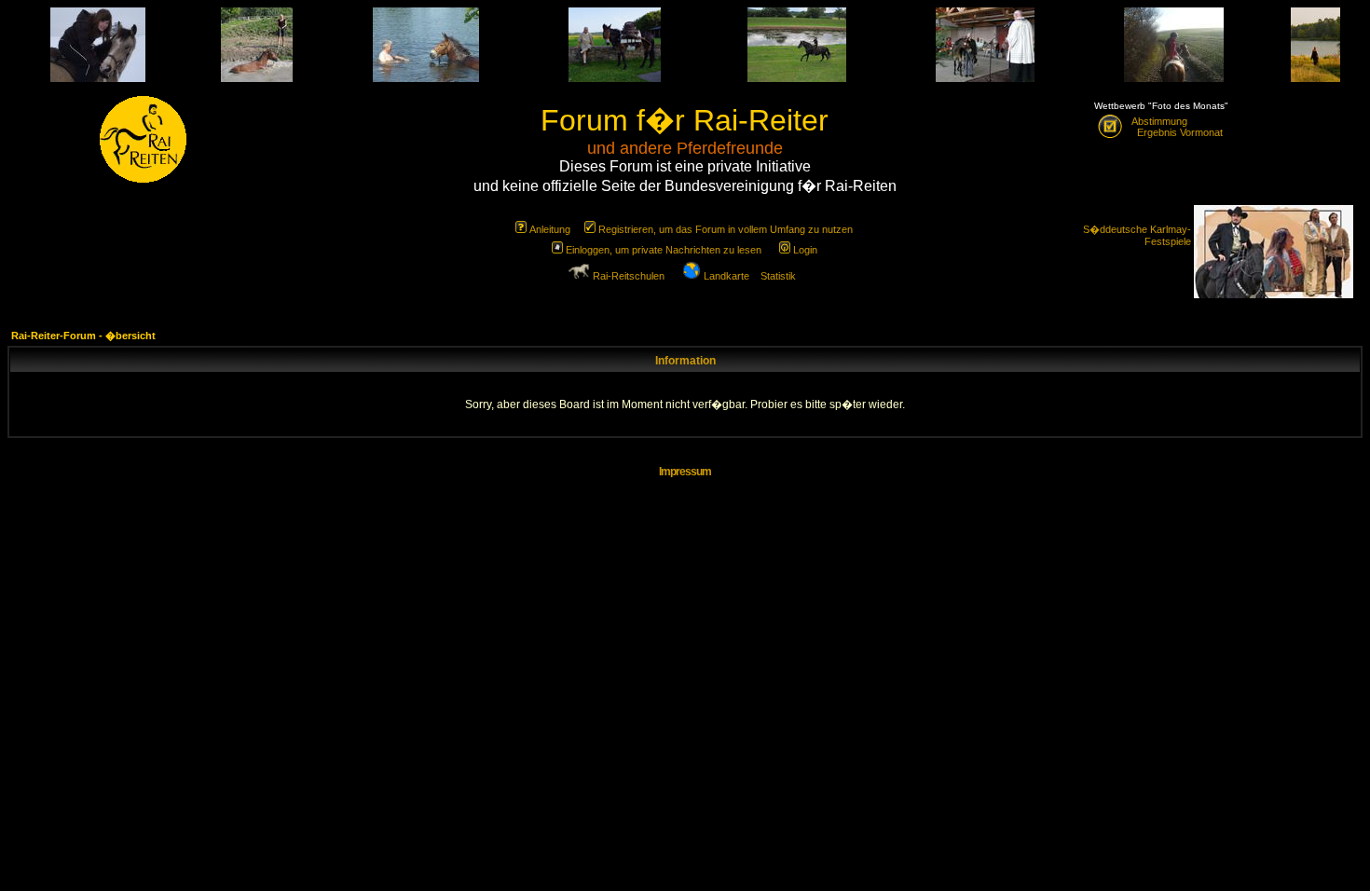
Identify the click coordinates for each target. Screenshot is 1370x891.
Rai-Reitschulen (628, 275)
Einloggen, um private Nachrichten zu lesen (663, 249)
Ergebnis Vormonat (1177, 132)
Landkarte (726, 275)
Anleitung (549, 229)
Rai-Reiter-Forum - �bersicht (83, 335)
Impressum (685, 471)
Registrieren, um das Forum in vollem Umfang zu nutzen (725, 229)
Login (805, 249)
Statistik (778, 275)
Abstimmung (1159, 121)
